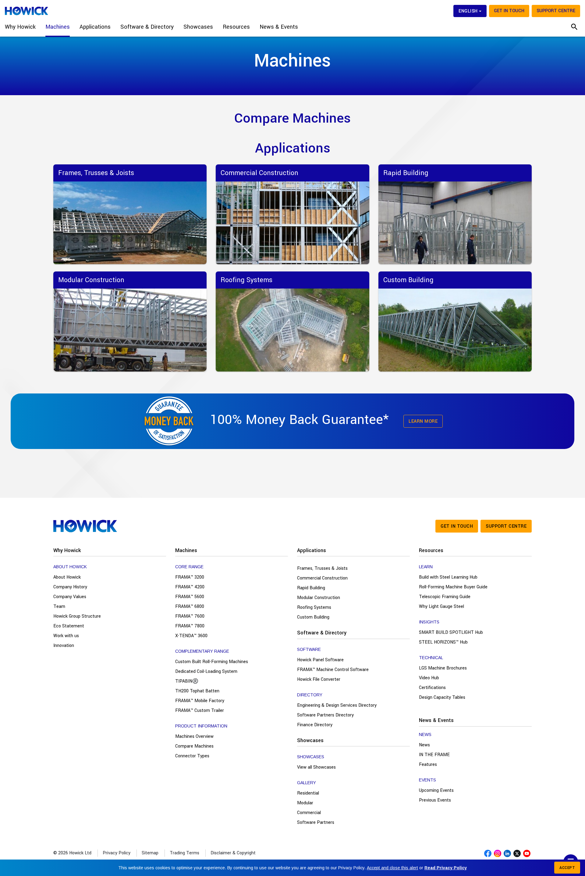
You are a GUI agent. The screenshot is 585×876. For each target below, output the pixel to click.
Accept (567, 868)
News (424, 745)
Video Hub (429, 678)
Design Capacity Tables (442, 697)
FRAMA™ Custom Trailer (199, 710)
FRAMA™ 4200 (189, 587)
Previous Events (435, 800)
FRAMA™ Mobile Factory (199, 701)
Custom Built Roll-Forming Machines (211, 662)
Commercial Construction (322, 578)
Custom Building (313, 617)
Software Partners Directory (325, 715)
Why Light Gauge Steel (441, 606)
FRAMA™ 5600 (189, 597)
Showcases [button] (198, 27)
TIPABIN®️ (186, 681)
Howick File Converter (318, 679)
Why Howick (67, 550)
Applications (311, 550)
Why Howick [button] (20, 27)
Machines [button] (57, 27)
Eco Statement (68, 626)
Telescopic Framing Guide (444, 597)
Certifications (432, 687)
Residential (308, 793)
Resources (431, 550)
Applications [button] (95, 27)
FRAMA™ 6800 (189, 606)
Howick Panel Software (320, 660)
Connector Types (192, 756)
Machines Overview (194, 736)
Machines (186, 550)
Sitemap (150, 853)
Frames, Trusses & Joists (322, 568)
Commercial (309, 813)
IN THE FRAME (434, 755)
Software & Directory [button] (147, 27)
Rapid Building (311, 588)
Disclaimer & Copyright (233, 853)
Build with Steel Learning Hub (448, 577)
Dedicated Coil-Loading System (206, 671)
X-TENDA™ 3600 (191, 636)
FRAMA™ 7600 (189, 616)
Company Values (69, 597)
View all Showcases (316, 767)
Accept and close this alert (392, 867)
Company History (70, 587)
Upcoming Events (436, 790)
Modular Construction (318, 597)
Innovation (63, 645)
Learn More (423, 421)
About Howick (67, 577)
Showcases (310, 740)
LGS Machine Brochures (443, 668)
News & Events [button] (279, 27)
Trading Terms (184, 853)
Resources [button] (236, 27)
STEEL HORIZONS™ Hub (443, 642)
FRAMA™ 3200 (189, 577)
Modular (305, 803)
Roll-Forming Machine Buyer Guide (453, 587)
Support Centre (556, 11)
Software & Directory (321, 632)
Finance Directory (314, 725)
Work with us (66, 636)
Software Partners (315, 822)
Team (59, 606)
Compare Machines (194, 746)
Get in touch (509, 11)
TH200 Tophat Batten (197, 691)
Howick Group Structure (77, 616)
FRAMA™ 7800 (189, 626)
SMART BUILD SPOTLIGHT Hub (451, 632)
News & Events (436, 720)
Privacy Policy (116, 853)
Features (428, 764)
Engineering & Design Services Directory (337, 705)
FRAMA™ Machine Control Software (333, 669)
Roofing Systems (314, 607)
